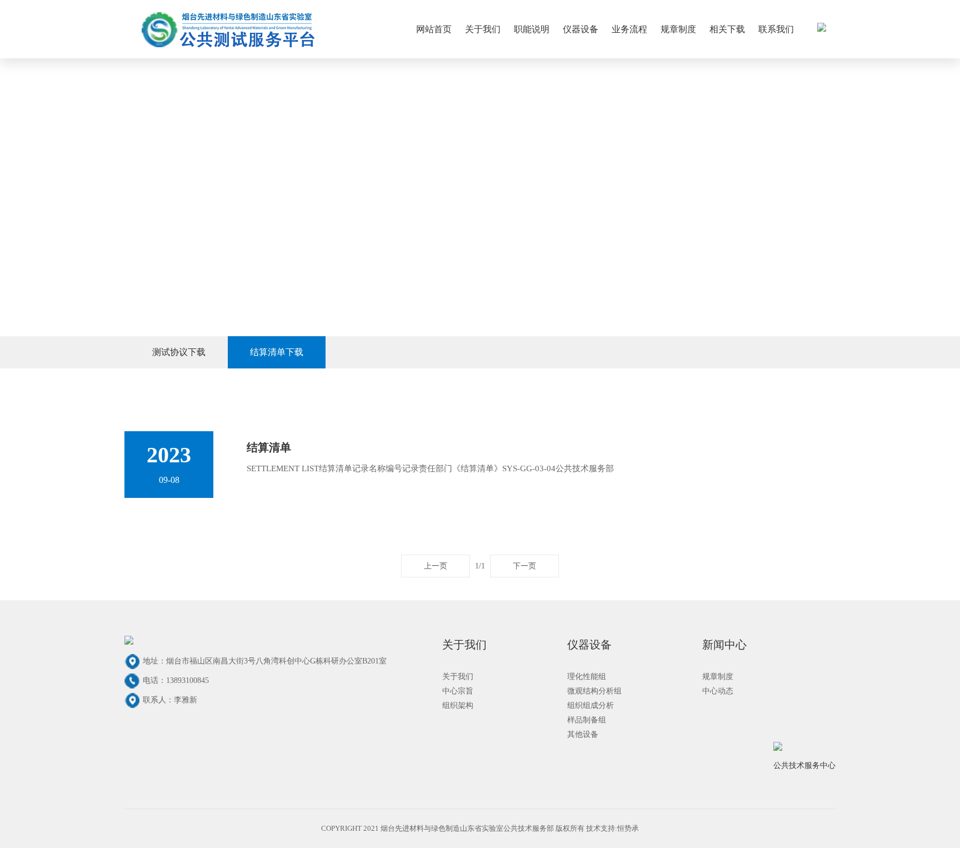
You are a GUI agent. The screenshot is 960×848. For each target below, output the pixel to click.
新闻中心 (724, 645)
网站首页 (434, 29)
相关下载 (727, 29)
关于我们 (483, 29)
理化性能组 (586, 676)
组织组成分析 (590, 705)
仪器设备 (580, 29)
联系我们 (776, 29)
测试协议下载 (179, 352)
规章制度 (678, 29)
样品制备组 (586, 720)
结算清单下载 (276, 352)
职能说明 (531, 29)
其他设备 (582, 734)
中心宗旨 (457, 691)
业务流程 (629, 29)
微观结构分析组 (594, 691)
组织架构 (457, 705)
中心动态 (717, 691)
